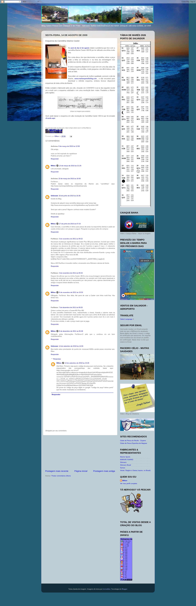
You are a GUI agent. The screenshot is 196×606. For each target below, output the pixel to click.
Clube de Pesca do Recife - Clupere (133, 440)
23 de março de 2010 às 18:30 (70, 178)
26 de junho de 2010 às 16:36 (69, 196)
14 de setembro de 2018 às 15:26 (77, 363)
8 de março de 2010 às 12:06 (69, 146)
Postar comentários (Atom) (61, 476)
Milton (53, 166)
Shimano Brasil (125, 465)
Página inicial (80, 471)
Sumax (122, 468)
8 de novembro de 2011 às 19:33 (71, 292)
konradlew (106, 589)
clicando (48, 118)
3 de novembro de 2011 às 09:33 (71, 273)
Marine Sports (125, 457)
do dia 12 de (80, 48)
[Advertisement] (80, 452)
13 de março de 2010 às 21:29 (70, 166)
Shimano (123, 462)
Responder (55, 159)
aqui (53, 118)
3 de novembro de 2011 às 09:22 (71, 239)
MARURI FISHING (126, 459)
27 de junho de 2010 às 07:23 (70, 224)
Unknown (54, 196)
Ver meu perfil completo (128, 483)
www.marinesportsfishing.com (85, 78)
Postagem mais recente (56, 471)
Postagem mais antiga (104, 471)
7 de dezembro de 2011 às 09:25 (71, 307)
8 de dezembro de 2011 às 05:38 (71, 331)
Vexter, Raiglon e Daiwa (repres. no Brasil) (135, 470)
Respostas (57, 359)
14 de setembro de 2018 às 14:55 (71, 346)
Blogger (124, 589)
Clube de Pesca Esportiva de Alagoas (133, 443)
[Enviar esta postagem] (70, 136)
